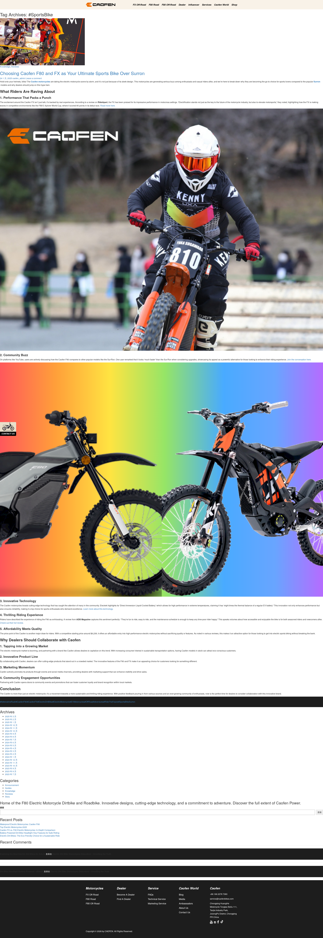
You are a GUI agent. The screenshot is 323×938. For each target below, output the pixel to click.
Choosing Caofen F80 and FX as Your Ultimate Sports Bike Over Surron (72, 73)
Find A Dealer (124, 899)
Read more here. (107, 105)
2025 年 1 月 (10, 722)
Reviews (15, 66)
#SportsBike (123, 701)
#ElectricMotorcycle (61, 701)
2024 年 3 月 (10, 751)
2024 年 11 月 (11, 728)
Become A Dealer (126, 894)
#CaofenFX (32, 701)
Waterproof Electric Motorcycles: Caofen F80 (20, 824)
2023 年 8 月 (10, 771)
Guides (8, 788)
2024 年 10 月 (11, 731)
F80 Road (154, 4)
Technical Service (157, 899)
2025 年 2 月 (10, 719)
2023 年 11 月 (11, 762)
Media (182, 899)
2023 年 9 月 (10, 768)
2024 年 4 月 (10, 748)
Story (7, 796)
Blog (181, 894)
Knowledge (5, 66)
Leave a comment (34, 78)
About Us (183, 907)
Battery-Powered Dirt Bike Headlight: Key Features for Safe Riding (29, 832)
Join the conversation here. (299, 359)
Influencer (193, 4)
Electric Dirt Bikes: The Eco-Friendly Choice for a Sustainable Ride (30, 835)
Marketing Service (157, 903)
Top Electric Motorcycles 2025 (13, 827)
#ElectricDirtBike (44, 701)
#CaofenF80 (21, 701)
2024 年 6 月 (10, 742)
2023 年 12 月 (11, 759)
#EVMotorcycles (77, 701)
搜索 (2, 807)
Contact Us (184, 912)
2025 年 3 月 (10, 716)
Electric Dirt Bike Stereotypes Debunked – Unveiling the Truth (81, 853)
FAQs (150, 894)
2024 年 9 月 (10, 733)
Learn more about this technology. (98, 608)
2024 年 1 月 (10, 757)
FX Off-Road (139, 4)
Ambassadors (186, 903)
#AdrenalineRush (8, 701)
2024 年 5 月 (10, 745)
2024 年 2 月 (10, 754)
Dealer (182, 4)
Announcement (12, 785)
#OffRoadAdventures (94, 701)
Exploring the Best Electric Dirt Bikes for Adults (22, 853)
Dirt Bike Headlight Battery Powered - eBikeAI (21, 871)
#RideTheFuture (110, 701)
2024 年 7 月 (10, 739)
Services (206, 4)
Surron (132, 701)
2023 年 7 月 (10, 774)
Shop (234, 4)
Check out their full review (11, 622)
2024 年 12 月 (11, 725)
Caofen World (221, 4)
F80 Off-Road (169, 4)
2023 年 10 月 (11, 765)
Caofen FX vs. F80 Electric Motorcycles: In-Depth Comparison (27, 830)
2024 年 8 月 (10, 736)
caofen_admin (18, 78)
